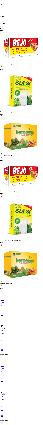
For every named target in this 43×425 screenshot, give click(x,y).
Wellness (2, 315)
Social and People (2, 314)
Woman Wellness (2, 301)
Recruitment (2, 340)
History (2, 306)
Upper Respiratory (3, 300)
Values (1, 305)
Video (1, 337)
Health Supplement (3, 299)
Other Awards (2, 333)
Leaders (2, 307)
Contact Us (2, 325)
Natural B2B (2, 302)
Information (2, 336)
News (1, 318)
